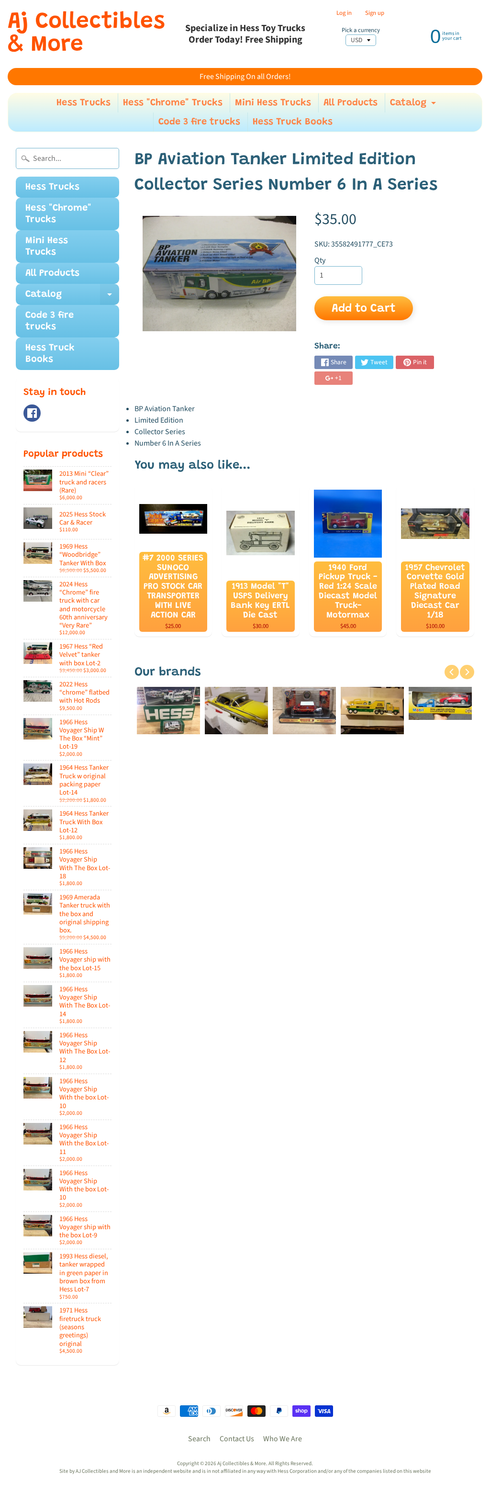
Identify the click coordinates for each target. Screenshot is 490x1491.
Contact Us (237, 1439)
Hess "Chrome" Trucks (173, 103)
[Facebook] (32, 413)
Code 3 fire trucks (199, 122)
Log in (344, 13)
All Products (350, 103)
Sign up (374, 13)
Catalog (414, 105)
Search (199, 1439)
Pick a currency (361, 30)
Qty (319, 260)
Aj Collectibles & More (86, 34)
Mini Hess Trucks (273, 103)
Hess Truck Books (293, 122)
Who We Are (282, 1439)
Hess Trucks (83, 103)
